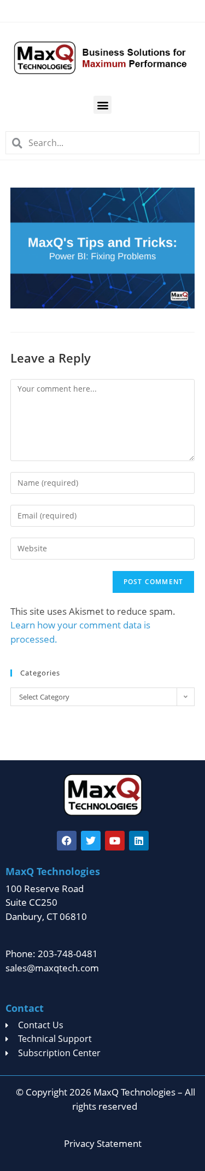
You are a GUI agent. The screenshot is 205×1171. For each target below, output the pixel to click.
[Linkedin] (139, 840)
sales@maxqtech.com (52, 968)
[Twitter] (91, 840)
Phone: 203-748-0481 (51, 953)
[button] (102, 105)
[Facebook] (67, 840)
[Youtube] (115, 840)
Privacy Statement (103, 1143)
